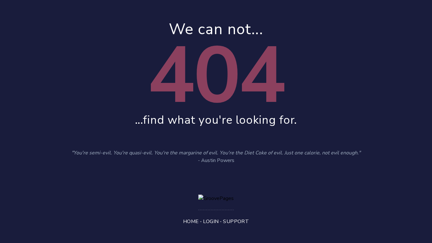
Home (191, 221)
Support (236, 221)
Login (211, 221)
